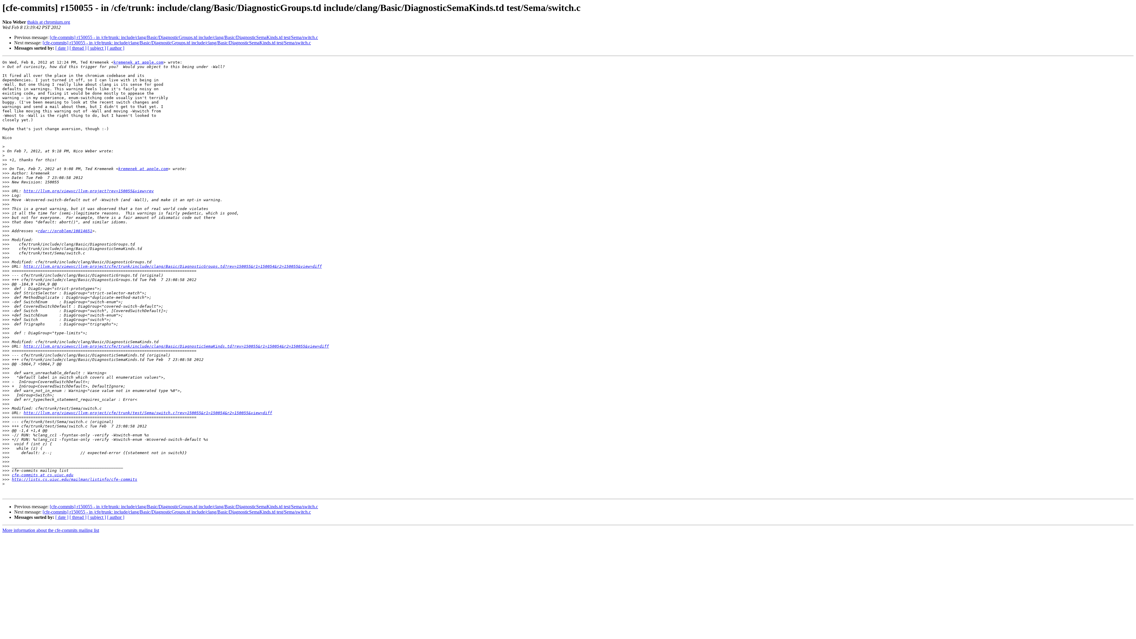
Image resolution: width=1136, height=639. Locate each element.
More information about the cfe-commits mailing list (50, 530)
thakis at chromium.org (48, 22)
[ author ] (115, 48)
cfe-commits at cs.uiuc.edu (42, 475)
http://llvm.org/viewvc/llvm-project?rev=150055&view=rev (89, 191)
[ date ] (61, 48)
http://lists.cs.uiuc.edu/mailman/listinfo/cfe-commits (74, 479)
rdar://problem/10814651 (65, 231)
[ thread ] (78, 48)
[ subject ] (97, 48)
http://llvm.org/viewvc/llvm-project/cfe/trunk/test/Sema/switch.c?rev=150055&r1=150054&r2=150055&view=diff (148, 413)
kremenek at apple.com (138, 62)
